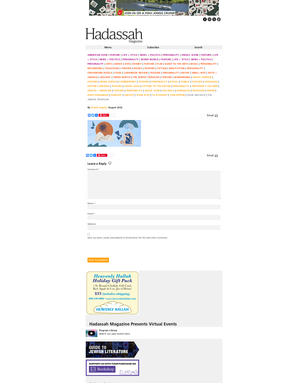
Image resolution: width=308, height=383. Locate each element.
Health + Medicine (99, 89)
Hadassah (211, 80)
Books (138, 66)
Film (159, 62)
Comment (93, 167)
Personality (171, 53)
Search (198, 46)
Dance (118, 62)
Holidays (168, 89)
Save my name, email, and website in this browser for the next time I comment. (128, 236)
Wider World (149, 57)
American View (97, 53)
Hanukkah (183, 89)
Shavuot (116, 93)
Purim (211, 89)
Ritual (174, 80)
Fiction (162, 66)
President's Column (205, 84)
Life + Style (130, 53)
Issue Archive (196, 93)
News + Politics (150, 53)
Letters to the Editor (156, 84)
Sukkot (129, 93)
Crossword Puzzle (100, 71)
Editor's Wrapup (98, 84)
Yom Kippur (177, 93)
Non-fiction (177, 66)
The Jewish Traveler (146, 75)
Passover (198, 89)
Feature (115, 53)
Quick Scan (152, 89)
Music (194, 62)
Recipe (185, 71)
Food (117, 71)
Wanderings (182, 75)
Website (92, 222)
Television (112, 66)
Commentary (127, 80)
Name (92, 201)
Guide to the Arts (176, 62)
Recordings (95, 66)
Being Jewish (108, 80)
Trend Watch (121, 75)
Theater (126, 66)
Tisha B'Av (143, 93)
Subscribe (153, 46)
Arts (109, 62)
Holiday (105, 75)
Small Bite (199, 71)
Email (211, 114)
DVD (127, 62)
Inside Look (132, 84)
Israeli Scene (190, 53)
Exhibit (137, 62)
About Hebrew (202, 75)
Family (185, 80)
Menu (108, 46)
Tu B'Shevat (159, 93)
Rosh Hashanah (98, 93)
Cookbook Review (136, 71)
